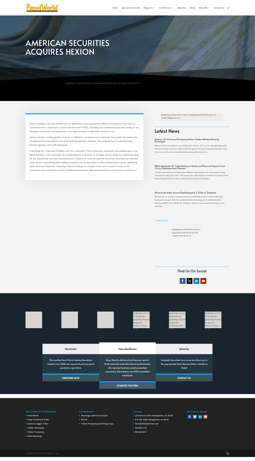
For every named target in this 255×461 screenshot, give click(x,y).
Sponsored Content (131, 8)
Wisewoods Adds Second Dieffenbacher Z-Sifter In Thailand (185, 192)
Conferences (165, 8)
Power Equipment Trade (38, 419)
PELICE (84, 419)
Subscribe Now (71, 378)
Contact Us (219, 8)
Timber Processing (35, 432)
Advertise (181, 8)
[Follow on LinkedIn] (196, 281)
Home (115, 8)
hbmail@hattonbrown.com (147, 423)
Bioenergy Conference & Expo (94, 415)
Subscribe (203, 8)
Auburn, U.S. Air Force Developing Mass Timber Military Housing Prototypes (187, 140)
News (192, 8)
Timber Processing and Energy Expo (97, 423)
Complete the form (127, 385)
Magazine (148, 8)
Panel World (32, 415)
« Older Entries (161, 220)
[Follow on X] (189, 281)
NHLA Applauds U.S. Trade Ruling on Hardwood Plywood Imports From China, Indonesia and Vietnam (190, 167)
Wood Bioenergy (34, 436)
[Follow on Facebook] (183, 281)
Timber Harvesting (35, 428)
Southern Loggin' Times (37, 423)
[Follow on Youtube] (203, 281)
